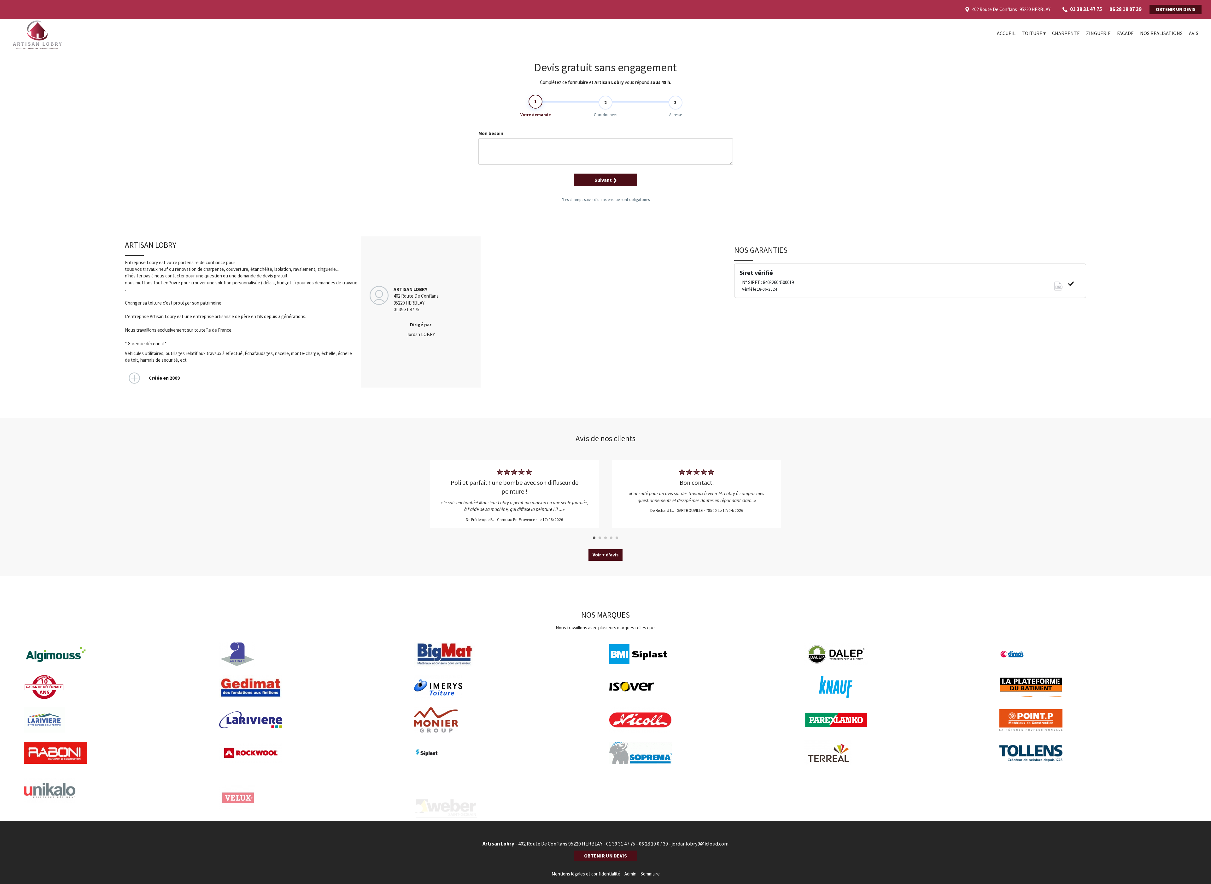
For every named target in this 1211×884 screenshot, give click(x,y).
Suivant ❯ (605, 180)
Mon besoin (490, 133)
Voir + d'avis (605, 555)
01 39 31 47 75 (620, 843)
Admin (630, 874)
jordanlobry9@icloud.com (700, 843)
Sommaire (650, 874)
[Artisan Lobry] (66, 34)
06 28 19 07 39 (653, 843)
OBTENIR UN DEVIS (1176, 9)
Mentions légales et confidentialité (586, 874)
